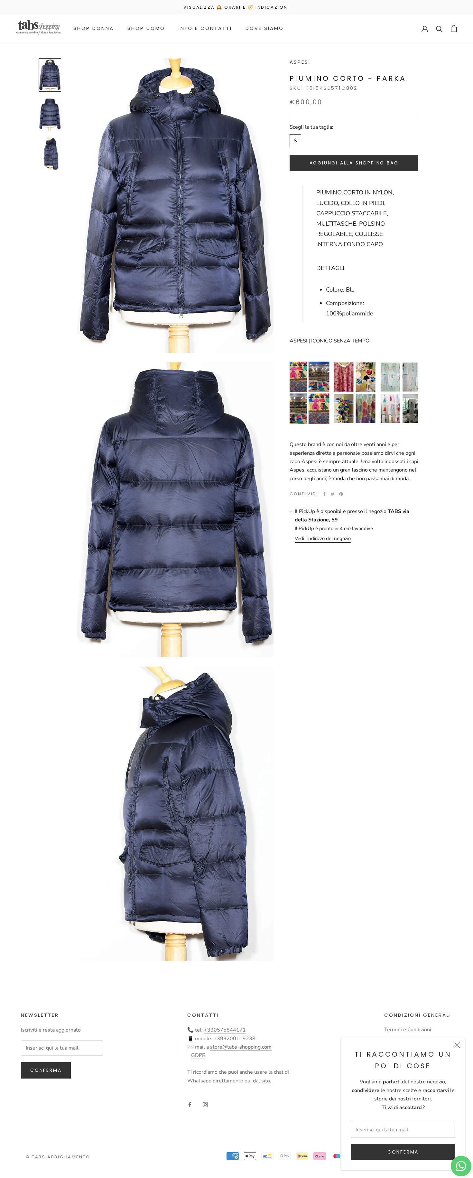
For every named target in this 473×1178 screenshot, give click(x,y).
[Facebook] (324, 494)
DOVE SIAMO (265, 28)
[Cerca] (439, 28)
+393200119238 (234, 1038)
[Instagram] (205, 1104)
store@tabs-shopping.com (241, 1047)
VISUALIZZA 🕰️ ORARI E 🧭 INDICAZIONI (236, 7)
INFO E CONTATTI (205, 28)
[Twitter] (333, 494)
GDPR (198, 1055)
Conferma (403, 1152)
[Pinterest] (341, 494)
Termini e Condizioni (407, 1029)
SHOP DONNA (93, 28)
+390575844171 (225, 1029)
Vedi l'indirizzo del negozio (323, 538)
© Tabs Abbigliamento (58, 1157)
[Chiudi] (457, 1045)
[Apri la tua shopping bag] (454, 28)
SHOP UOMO (146, 28)
